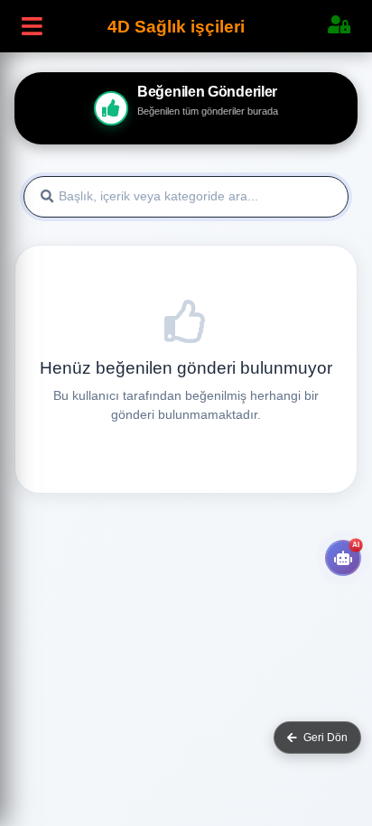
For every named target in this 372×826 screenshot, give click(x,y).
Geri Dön (325, 737)
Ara (320, 197)
